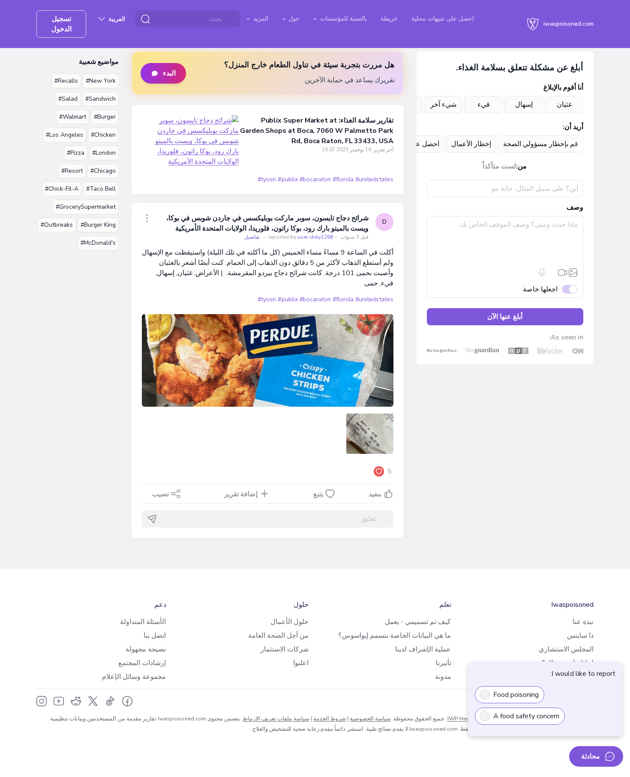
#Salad (68, 99)
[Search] (145, 18)
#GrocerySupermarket (86, 207)
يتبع (318, 494)
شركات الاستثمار (285, 649)
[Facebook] (127, 701)
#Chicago (103, 171)
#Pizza (75, 153)
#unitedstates (374, 179)
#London (104, 153)
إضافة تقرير (241, 494)
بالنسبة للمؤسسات (342, 19)
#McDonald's (98, 243)
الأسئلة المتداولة (143, 622)
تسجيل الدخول (61, 24)
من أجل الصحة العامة (278, 635)
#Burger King (98, 225)
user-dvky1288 (300, 237)
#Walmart (72, 117)
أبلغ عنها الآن (504, 316)
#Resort (72, 171)
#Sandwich (100, 99)
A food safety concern (526, 716)
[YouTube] (59, 701)
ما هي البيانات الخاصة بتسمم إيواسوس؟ (394, 635)
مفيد (375, 494)
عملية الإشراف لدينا (423, 649)
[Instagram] (41, 701)
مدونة (443, 676)
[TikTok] (110, 701)
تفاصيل (252, 237)
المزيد (260, 19)
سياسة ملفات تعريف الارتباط (276, 719)
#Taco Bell (101, 189)
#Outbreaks (57, 225)
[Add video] (563, 272)
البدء (169, 73)
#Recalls (66, 81)
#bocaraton (315, 179)
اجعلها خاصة (540, 289)
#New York (101, 81)
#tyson (267, 179)
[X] (93, 701)
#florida (343, 179)
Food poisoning (516, 694)
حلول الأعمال (289, 622)
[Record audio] (542, 272)
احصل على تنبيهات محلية (442, 19)
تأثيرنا (443, 663)
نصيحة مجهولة (146, 649)
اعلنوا (301, 663)
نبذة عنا (583, 622)
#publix (287, 179)
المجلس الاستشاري (566, 649)
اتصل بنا (155, 635)
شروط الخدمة (329, 719)
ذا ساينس (580, 635)
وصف (575, 207)
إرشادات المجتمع (142, 663)
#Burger (105, 117)
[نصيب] (147, 218)
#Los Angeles (64, 135)
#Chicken (103, 135)
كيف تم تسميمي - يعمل (418, 622)
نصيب (160, 494)
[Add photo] (573, 272)
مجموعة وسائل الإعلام (134, 676)
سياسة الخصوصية (370, 719)
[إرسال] (152, 519)
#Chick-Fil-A (61, 189)
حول (293, 19)
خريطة (389, 19)
